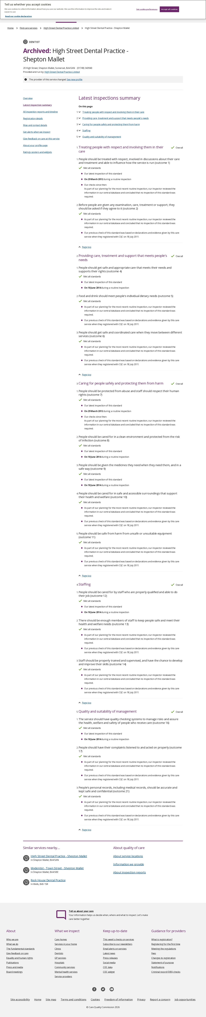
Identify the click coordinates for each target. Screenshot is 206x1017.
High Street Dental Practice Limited (61, 28)
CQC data (107, 967)
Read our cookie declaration (18, 16)
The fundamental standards (20, 948)
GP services (60, 958)
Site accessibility (20, 999)
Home (10, 28)
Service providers (63, 976)
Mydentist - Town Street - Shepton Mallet (57, 868)
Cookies (95, 999)
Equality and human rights (19, 958)
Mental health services (66, 971)
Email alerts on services (115, 948)
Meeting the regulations (163, 948)
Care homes (61, 939)
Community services (65, 967)
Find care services (28, 28)
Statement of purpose (162, 962)
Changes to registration (163, 958)
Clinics (58, 948)
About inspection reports (129, 872)
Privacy (141, 999)
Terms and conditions (73, 999)
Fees (153, 953)
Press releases (110, 958)
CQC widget (109, 971)
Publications (12, 962)
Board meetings (14, 971)
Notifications (157, 967)
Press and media (14, 967)
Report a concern (160, 999)
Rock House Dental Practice (48, 880)
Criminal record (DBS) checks (165, 971)
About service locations (128, 856)
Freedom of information (118, 999)
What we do (12, 944)
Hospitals (59, 962)
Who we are (12, 939)
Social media (109, 962)
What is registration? (162, 939)
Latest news (109, 953)
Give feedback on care (17, 953)
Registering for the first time (165, 944)
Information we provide (128, 864)
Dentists (59, 953)
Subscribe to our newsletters (117, 944)
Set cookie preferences (146, 9)
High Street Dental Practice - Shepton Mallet (59, 856)
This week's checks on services (118, 939)
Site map (51, 999)
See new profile (74, 79)
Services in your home (66, 944)
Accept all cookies (169, 9)
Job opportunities (185, 999)
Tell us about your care (81, 911)
